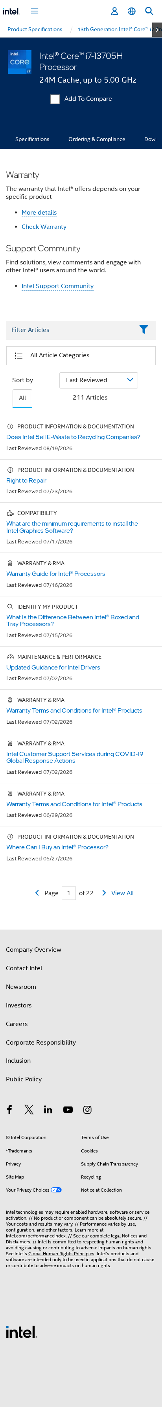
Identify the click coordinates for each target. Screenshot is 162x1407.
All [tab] (22, 398)
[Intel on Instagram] (87, 1111)
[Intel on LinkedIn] (48, 1111)
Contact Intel (24, 968)
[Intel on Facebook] (9, 1111)
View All (122, 893)
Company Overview (33, 950)
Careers (17, 1024)
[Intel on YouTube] (68, 1111)
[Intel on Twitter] (29, 1111)
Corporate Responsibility (41, 1043)
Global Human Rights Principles (61, 1253)
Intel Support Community (58, 286)
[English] (132, 11)
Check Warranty (44, 227)
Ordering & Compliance (96, 139)
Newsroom (21, 987)
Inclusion (18, 1061)
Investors (18, 1005)
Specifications (32, 139)
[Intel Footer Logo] (21, 1331)
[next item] (157, 30)
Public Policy (24, 1079)
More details (39, 213)
